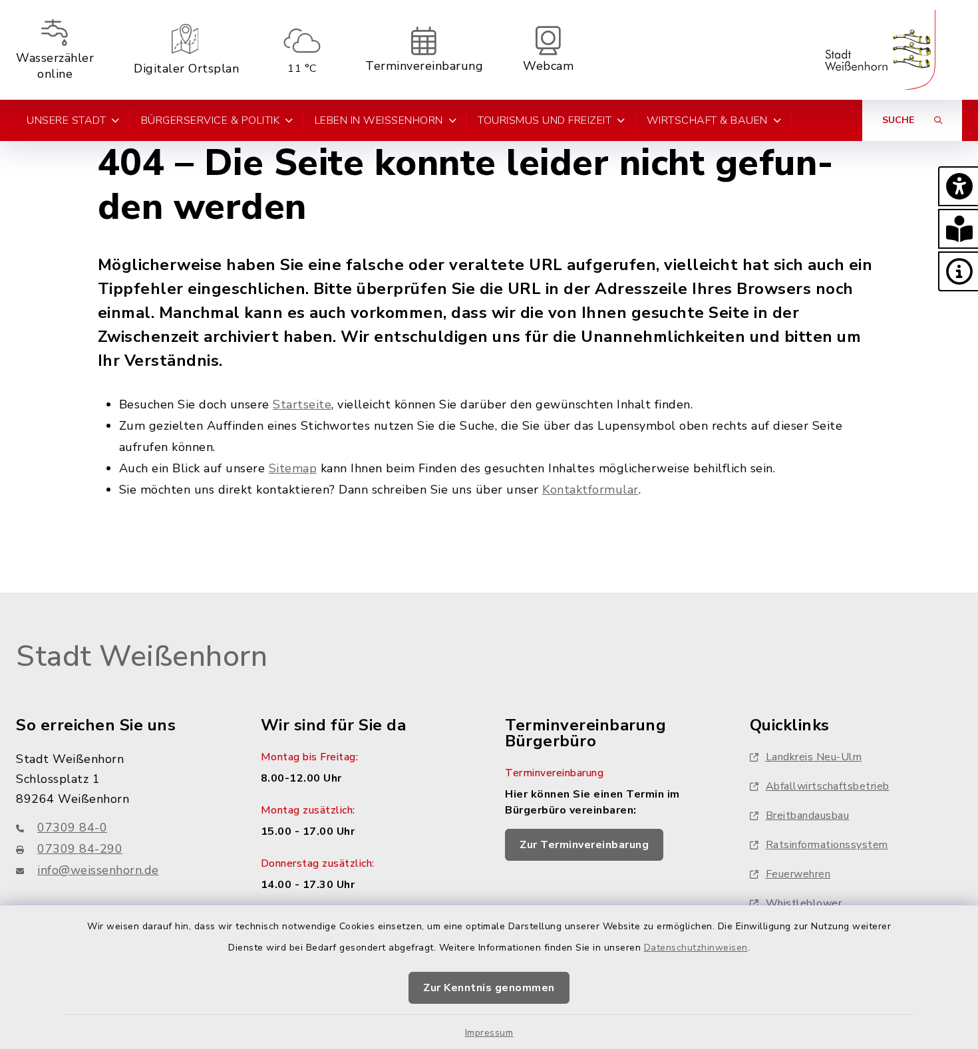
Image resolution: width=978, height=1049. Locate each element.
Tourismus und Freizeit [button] (544, 120)
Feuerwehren (798, 874)
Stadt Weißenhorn (141, 656)
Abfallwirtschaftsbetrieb (828, 786)
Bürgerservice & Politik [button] (210, 120)
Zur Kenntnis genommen (489, 987)
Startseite (302, 404)
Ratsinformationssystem (827, 844)
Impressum (489, 1032)
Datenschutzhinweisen (696, 947)
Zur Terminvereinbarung (584, 844)
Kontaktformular (590, 490)
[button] (958, 186)
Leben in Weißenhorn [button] (379, 120)
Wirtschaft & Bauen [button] (707, 120)
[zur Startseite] (880, 50)
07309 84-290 (79, 849)
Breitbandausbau (808, 815)
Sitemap (293, 468)
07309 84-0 (72, 827)
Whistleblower (804, 903)
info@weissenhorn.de (98, 870)
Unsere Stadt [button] (66, 120)
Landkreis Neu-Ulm (814, 757)
